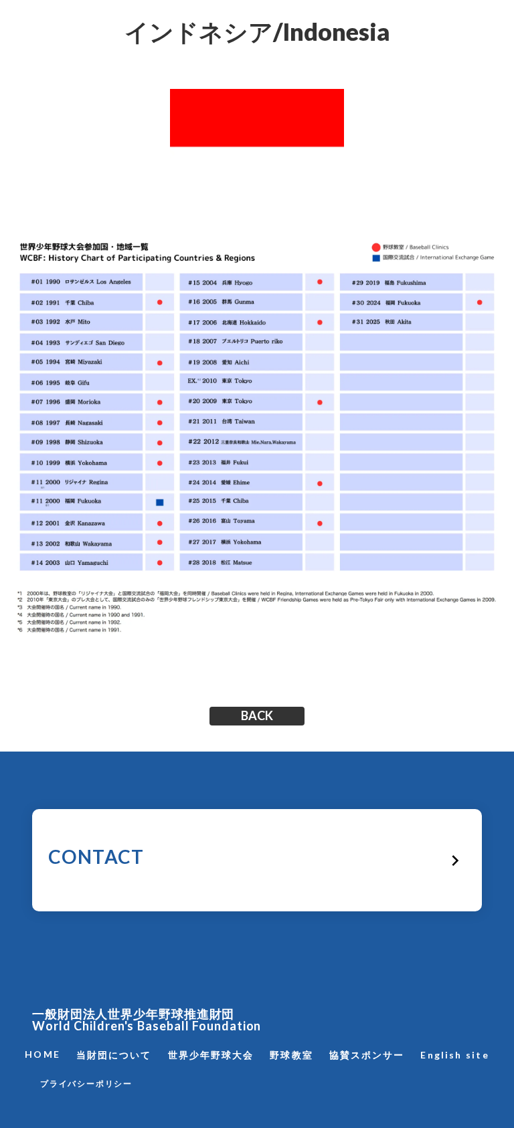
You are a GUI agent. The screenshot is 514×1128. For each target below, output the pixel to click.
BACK (257, 716)
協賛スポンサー (367, 1054)
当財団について (114, 1054)
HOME (42, 1054)
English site (454, 1054)
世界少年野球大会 (211, 1054)
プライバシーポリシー (86, 1084)
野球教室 (291, 1054)
